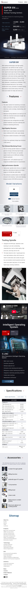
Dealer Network (8, 572)
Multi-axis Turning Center (9, 530)
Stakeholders (7, 566)
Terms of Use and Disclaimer (19, 583)
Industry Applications (8, 548)
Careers (6, 570)
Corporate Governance (9, 563)
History (5, 523)
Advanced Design (8, 546)
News (5, 569)
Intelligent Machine (8, 544)
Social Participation (8, 554)
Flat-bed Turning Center (9, 534)
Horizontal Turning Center (9, 535)
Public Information (8, 564)
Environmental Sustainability (10, 553)
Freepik (19, 585)
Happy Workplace (7, 556)
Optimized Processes (8, 547)
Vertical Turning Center (9, 533)
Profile (5, 521)
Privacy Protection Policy (6, 583)
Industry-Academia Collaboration (11, 557)
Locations (6, 525)
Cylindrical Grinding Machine (10, 538)
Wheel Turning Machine (9, 537)
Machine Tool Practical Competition (12, 558)
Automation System (8, 540)
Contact (6, 574)
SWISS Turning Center (9, 531)
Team (5, 524)
